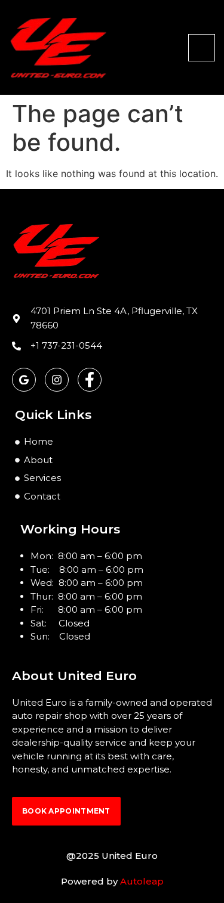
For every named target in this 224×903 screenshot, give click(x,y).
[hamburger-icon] (201, 47)
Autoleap (142, 881)
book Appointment (66, 810)
